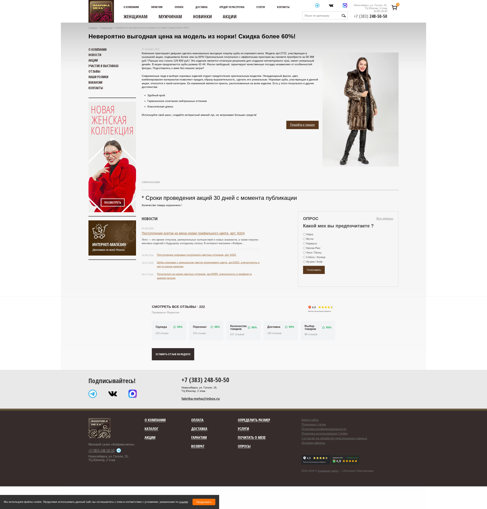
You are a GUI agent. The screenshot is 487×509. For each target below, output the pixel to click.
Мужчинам (170, 16)
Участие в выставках (103, 66)
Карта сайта (310, 420)
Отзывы (94, 71)
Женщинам (136, 16)
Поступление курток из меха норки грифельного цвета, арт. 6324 (193, 233)
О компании (131, 7)
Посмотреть (112, 202)
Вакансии (95, 82)
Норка (309, 234)
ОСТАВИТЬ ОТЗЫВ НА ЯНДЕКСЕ (173, 354)
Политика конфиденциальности (324, 429)
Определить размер (254, 420)
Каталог (151, 429)
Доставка (201, 7)
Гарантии (156, 7)
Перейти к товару (302, 124)
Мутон (310, 238)
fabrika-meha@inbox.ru (200, 399)
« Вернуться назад (151, 182)
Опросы (244, 446)
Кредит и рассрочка (232, 7)
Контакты (283, 7)
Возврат (198, 446)
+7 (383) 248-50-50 (205, 379)
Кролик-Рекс (313, 248)
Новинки (202, 16)
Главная (92, 27)
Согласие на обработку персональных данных (334, 438)
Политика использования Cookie (325, 433)
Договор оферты (313, 443)
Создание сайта (328, 470)
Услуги (260, 7)
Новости (150, 218)
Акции (230, 16)
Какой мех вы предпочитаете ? (338, 225)
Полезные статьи (314, 424)
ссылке (183, 501)
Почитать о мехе (252, 438)
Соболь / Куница (315, 257)
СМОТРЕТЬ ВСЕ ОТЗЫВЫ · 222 (178, 307)
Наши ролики (98, 77)
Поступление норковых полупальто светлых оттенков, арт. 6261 (196, 254)
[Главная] (101, 11)
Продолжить (204, 501)
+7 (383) (370, 16)
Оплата (179, 7)
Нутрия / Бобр (314, 261)
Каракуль (311, 243)
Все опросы (384, 218)
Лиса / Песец (313, 252)
